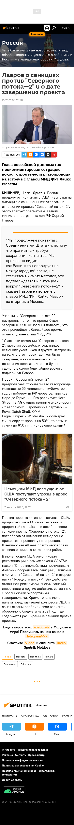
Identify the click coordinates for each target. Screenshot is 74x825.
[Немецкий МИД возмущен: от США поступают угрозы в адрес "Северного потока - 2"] (37, 459)
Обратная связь (12, 780)
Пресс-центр (36, 755)
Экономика (10, 664)
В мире (49, 656)
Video (29, 643)
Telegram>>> (37, 636)
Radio (61, 643)
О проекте (8, 749)
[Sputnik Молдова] (12, 29)
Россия (7, 656)
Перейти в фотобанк (43, 147)
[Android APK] (14, 791)
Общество (26, 664)
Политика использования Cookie (23, 765)
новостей (41, 627)
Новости (20, 656)
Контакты (20, 755)
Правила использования (32, 749)
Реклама (7, 755)
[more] (67, 507)
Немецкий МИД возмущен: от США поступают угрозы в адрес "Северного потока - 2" (35, 494)
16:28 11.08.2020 (12, 100)
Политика (35, 656)
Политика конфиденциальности (22, 760)
